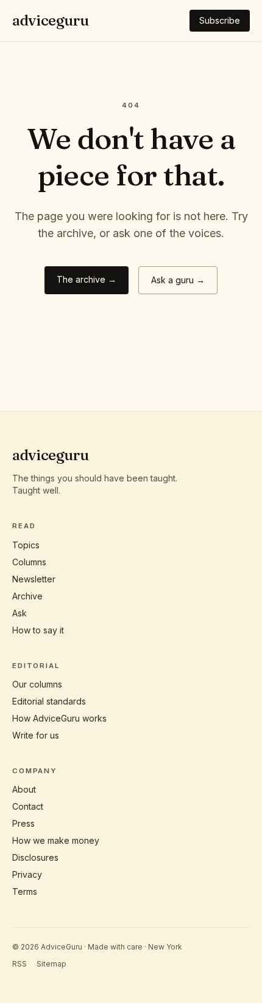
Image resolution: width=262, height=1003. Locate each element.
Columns (29, 562)
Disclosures (35, 857)
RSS (19, 963)
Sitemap (51, 963)
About (24, 789)
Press (23, 823)
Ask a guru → (178, 280)
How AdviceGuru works (59, 718)
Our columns (37, 684)
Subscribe (219, 20)
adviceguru (50, 20)
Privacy (27, 874)
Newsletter (33, 579)
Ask (19, 613)
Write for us (35, 735)
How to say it (38, 630)
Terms (24, 891)
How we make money (55, 840)
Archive (27, 596)
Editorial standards (49, 701)
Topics (26, 545)
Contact (27, 806)
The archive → (86, 279)
